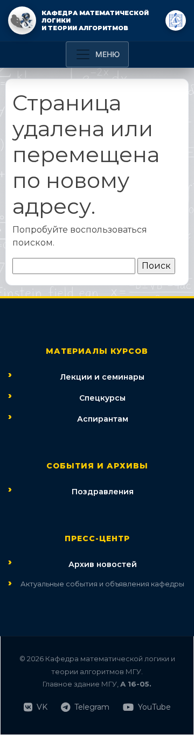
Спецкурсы (102, 398)
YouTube (154, 707)
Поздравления (103, 491)
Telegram (91, 707)
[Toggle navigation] (97, 54)
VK (42, 707)
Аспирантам (102, 419)
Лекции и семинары (102, 377)
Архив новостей (102, 564)
